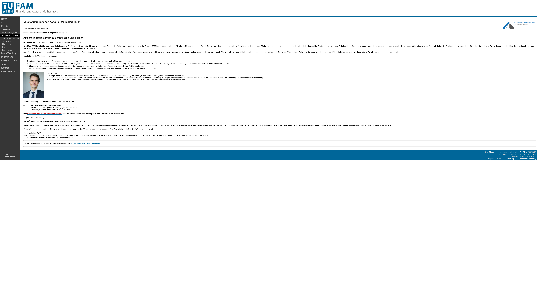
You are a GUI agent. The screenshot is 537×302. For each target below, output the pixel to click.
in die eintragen (85, 143)
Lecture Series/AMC (10, 35)
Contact (5, 68)
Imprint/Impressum (496, 158)
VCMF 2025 (7, 41)
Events (4, 26)
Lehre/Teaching (9, 53)
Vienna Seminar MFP (11, 38)
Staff (3, 22)
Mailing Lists (7, 44)
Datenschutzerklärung (527, 158)
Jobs (3, 64)
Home (4, 19)
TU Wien (523, 152)
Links (4, 47)
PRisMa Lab (7, 57)
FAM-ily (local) (8, 71)
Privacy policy (512, 158)
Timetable (6, 30)
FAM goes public (10, 60)
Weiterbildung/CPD (9, 32)
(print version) (10, 156)
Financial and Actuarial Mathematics (504, 152)
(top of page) (10, 154)
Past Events (7, 50)
